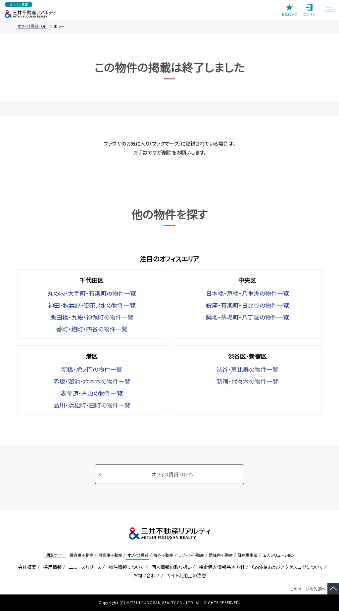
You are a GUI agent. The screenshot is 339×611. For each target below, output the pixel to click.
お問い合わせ (146, 575)
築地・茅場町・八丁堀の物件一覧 (247, 317)
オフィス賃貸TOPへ (173, 474)
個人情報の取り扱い (170, 567)
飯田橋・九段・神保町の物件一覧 (91, 317)
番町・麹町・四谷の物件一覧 (91, 329)
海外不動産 (163, 555)
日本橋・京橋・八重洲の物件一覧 (247, 293)
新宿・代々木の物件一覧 (247, 381)
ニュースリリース (84, 567)
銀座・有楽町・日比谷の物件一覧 (247, 305)
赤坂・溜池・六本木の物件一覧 (91, 381)
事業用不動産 (110, 555)
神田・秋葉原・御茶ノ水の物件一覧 (92, 305)
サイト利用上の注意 (185, 575)
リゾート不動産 (191, 555)
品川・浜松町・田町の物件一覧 (91, 405)
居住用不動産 (221, 555)
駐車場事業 (248, 555)
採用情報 (51, 567)
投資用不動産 (81, 555)
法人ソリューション (279, 555)
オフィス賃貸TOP (32, 26)
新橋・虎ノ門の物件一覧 (91, 369)
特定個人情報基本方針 (220, 567)
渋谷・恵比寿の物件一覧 (247, 369)
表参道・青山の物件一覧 (92, 393)
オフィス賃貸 (138, 555)
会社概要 (26, 567)
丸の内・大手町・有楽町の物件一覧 (91, 293)
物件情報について (125, 567)
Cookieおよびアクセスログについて (286, 567)
